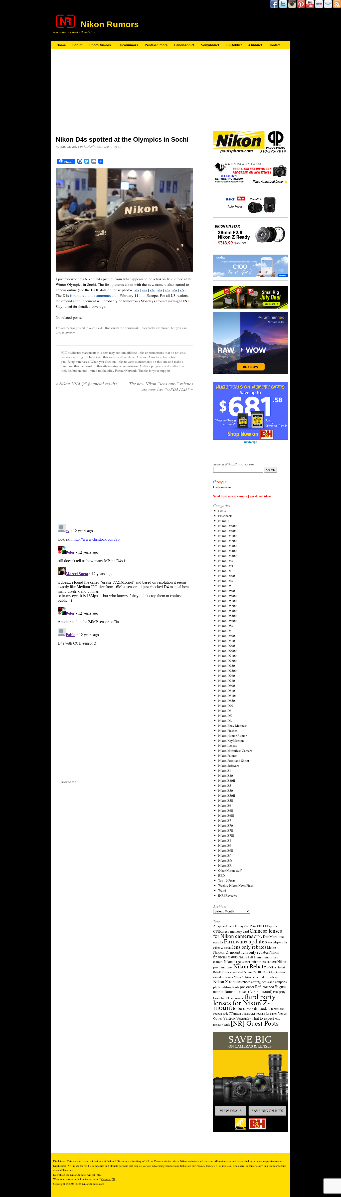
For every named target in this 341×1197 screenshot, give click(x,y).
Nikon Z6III (226, 815)
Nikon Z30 (225, 775)
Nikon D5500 (227, 615)
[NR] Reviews (227, 895)
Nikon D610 (226, 640)
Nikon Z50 (225, 790)
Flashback (225, 515)
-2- (144, 289)
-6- (174, 289)
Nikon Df (224, 710)
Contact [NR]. (109, 1179)
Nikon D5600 (227, 620)
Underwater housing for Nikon (259, 1013)
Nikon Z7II (225, 830)
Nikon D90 (225, 705)
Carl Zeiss (250, 926)
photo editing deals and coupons (264, 982)
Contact (274, 45)
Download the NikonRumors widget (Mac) (78, 1175)
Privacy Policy (204, 1166)
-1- (137, 289)
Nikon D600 (226, 635)
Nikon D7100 (227, 655)
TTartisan (235, 1013)
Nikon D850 (226, 700)
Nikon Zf (224, 855)
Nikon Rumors (110, 24)
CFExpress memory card (231, 931)
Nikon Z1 (224, 770)
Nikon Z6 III (252, 972)
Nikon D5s (225, 625)
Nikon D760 (226, 675)
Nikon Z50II (226, 795)
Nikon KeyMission (231, 740)
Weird (222, 890)
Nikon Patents (227, 755)
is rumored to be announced (92, 295)
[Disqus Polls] (124, 459)
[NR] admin (68, 147)
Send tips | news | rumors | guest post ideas (242, 495)
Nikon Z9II (225, 850)
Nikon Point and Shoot (233, 760)
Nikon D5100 (227, 600)
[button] (250, 1082)
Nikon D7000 (227, 650)
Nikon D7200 (227, 660)
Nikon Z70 (225, 825)
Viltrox (229, 1018)
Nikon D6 (224, 630)
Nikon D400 (226, 575)
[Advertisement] (124, 96)
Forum (77, 45)
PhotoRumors (100, 45)
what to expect (262, 1018)
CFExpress (270, 926)
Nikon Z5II (225, 800)
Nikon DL (225, 720)
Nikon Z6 (224, 805)
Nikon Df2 (225, 715)
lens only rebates (249, 946)
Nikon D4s (96, 328)
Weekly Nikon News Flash (236, 885)
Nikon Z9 (224, 845)
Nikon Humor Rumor (232, 735)
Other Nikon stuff (230, 870)
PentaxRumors (156, 45)
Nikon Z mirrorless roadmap (261, 977)
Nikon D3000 (227, 525)
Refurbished (264, 986)
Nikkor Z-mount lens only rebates (241, 952)
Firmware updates (245, 941)
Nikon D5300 (227, 610)
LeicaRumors (128, 45)
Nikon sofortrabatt (232, 972)
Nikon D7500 (227, 670)
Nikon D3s (225, 560)
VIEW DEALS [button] (231, 1111)
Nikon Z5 (224, 785)
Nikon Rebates (251, 966)
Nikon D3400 (227, 550)
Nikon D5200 (227, 605)
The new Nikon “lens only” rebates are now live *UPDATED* (161, 386)
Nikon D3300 (227, 545)
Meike (271, 947)
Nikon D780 (226, 680)
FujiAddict (234, 45)
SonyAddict (210, 45)
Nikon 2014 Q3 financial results (86, 384)
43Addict (255, 45)
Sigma (280, 986)
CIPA (258, 936)
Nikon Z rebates (227, 981)
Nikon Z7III (226, 835)
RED (221, 875)
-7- (182, 289)
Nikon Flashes (227, 730)
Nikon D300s (227, 530)
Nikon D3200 (227, 540)
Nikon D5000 (227, 595)
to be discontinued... (251, 1008)
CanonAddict (184, 45)
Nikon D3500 (227, 555)
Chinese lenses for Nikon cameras (247, 933)
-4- (160, 289)
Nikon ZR (225, 865)
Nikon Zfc (225, 860)
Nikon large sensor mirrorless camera (250, 961)
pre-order (247, 986)
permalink (132, 328)
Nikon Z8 (224, 840)
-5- (167, 289)
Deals (222, 510)
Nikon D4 (224, 570)
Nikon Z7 (224, 820)
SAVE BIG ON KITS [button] (267, 1111)
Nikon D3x (225, 565)
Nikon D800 (226, 685)
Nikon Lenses (227, 745)
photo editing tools (226, 987)
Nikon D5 (224, 585)
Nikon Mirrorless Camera (235, 750)
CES (259, 926)
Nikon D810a (227, 695)
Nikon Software (228, 765)
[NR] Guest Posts (255, 1023)
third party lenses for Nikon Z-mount (244, 1001)
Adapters (219, 926)
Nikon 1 (223, 520)
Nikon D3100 (227, 535)
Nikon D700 (226, 645)
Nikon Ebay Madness (232, 725)
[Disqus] (124, 584)
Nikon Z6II (225, 810)
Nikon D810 (226, 690)
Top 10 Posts (226, 880)
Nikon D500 (226, 590)
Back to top (68, 782)
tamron (218, 991)
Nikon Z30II (226, 780)
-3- (152, 289)
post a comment (66, 332)
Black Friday (235, 926)
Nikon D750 (226, 665)
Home (61, 45)
